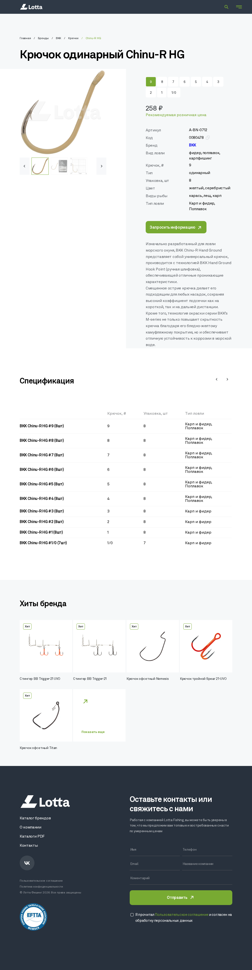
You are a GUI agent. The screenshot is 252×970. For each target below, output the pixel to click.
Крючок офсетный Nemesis (147, 679)
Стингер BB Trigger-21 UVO (40, 679)
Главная (25, 38)
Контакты (29, 846)
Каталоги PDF (32, 837)
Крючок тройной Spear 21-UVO (203, 679)
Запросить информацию (172, 228)
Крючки (73, 38)
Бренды (43, 38)
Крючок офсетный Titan (38, 748)
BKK (58, 38)
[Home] (31, 7)
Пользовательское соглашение (41, 880)
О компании (30, 827)
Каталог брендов (35, 818)
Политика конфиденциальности (41, 886)
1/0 (174, 93)
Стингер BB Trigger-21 (90, 679)
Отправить (177, 898)
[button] (101, 166)
